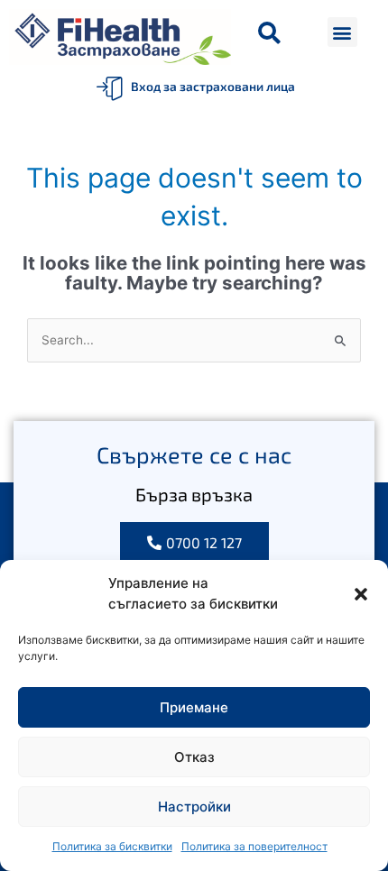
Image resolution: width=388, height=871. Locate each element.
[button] (361, 594)
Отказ (194, 757)
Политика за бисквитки (112, 846)
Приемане (194, 707)
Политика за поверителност (254, 846)
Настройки (194, 806)
